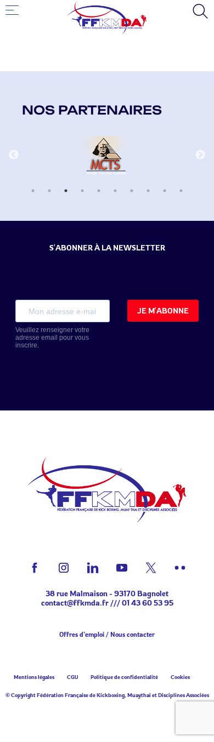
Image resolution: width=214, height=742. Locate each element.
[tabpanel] (107, 155)
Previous (13, 155)
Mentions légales (34, 676)
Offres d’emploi (81, 634)
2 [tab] (49, 190)
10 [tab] (181, 190)
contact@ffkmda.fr (75, 602)
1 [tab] (32, 190)
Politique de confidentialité (124, 676)
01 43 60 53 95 (147, 602)
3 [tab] (65, 190)
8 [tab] (148, 190)
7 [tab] (131, 190)
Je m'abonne (163, 310)
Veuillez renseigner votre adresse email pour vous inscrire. (52, 337)
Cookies (180, 676)
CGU (72, 676)
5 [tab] (98, 190)
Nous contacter (132, 634)
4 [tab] (82, 190)
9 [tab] (164, 190)
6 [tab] (115, 190)
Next (200, 155)
